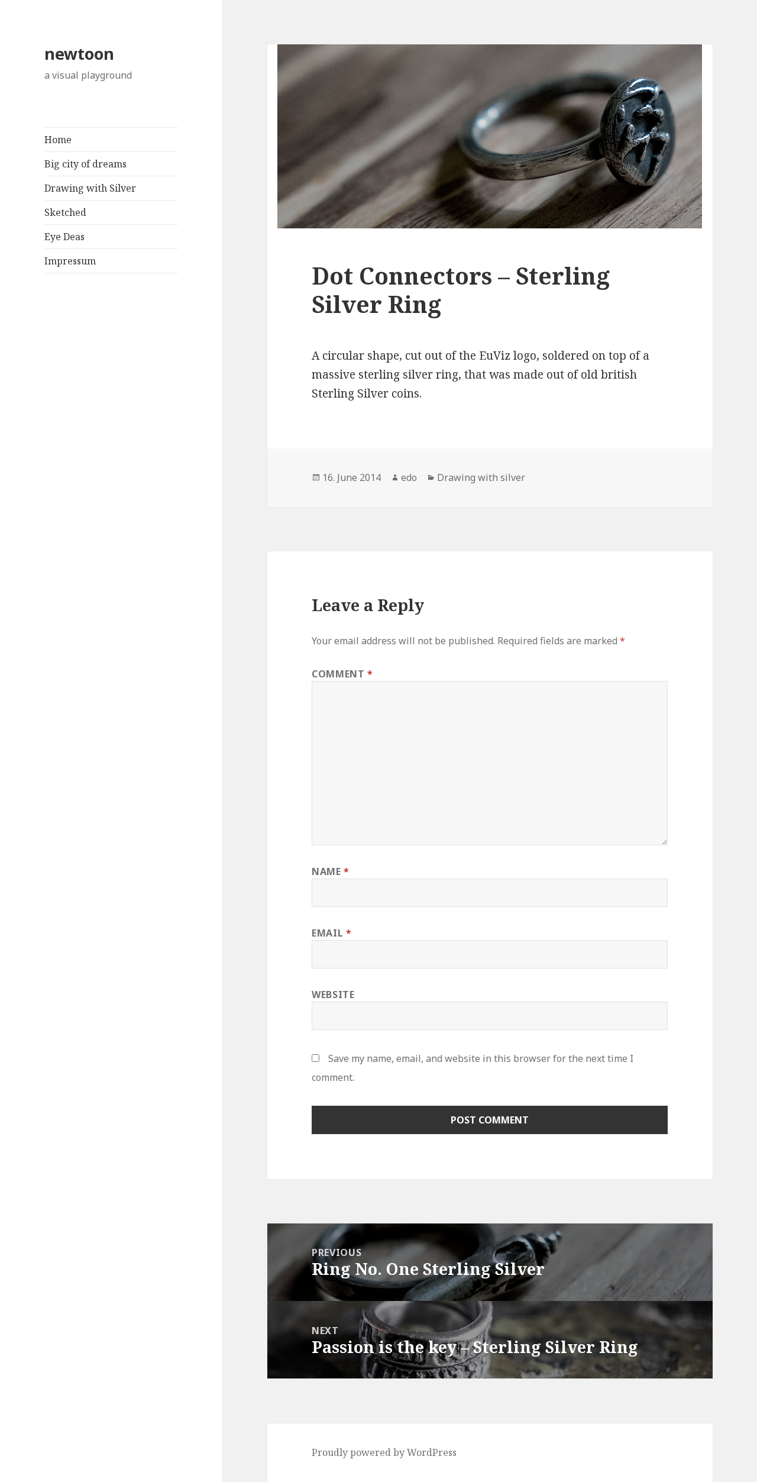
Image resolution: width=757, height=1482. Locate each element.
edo (409, 477)
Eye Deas (64, 236)
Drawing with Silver (90, 188)
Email (331, 932)
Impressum (70, 260)
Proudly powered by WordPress (384, 1452)
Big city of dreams (85, 163)
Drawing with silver (481, 477)
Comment (342, 673)
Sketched (65, 212)
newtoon (79, 53)
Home (58, 139)
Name (331, 871)
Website (333, 994)
